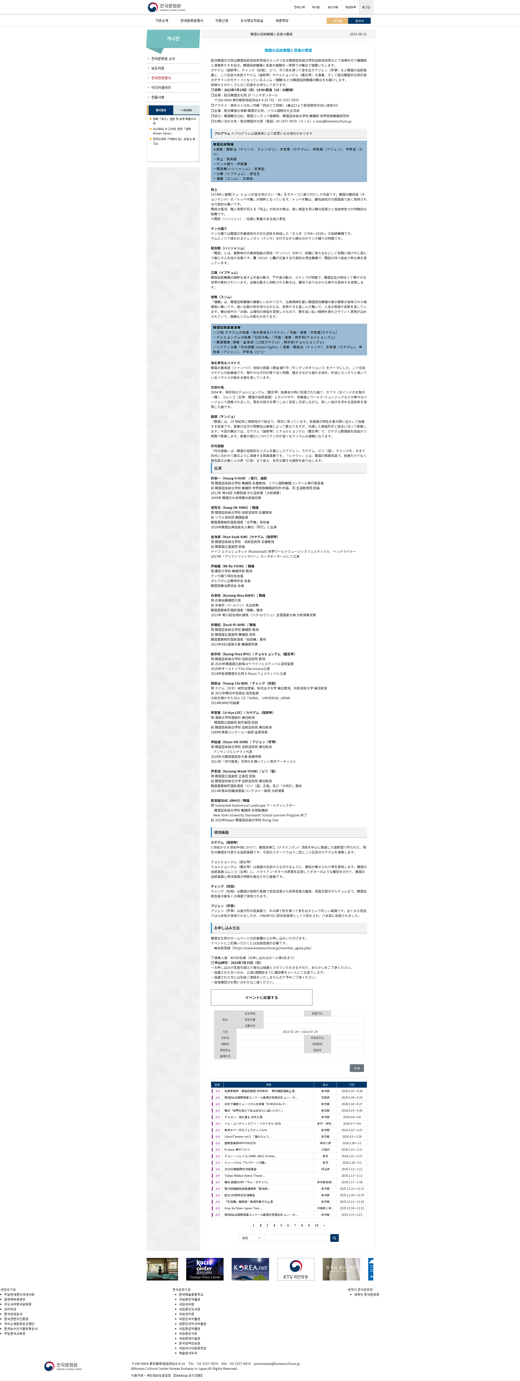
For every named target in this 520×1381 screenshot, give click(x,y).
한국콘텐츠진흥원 (16, 1318)
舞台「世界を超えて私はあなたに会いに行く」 (254, 1110)
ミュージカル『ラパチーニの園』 (245, 1162)
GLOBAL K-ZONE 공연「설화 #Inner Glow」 (172, 131)
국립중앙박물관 (189, 1299)
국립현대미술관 (189, 1338)
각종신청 (221, 20)
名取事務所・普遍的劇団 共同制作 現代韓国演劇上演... (260, 1091)
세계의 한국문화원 (366, 1294)
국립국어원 (186, 1304)
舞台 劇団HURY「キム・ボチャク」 (247, 1182)
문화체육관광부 (14, 1299)
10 (316, 1225)
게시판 (316, 7)
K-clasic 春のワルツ (237, 1149)
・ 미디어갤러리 (159, 87)
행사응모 (161, 110)
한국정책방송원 (189, 1343)
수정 (357, 1068)
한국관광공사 (13, 1313)
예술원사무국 (188, 1352)
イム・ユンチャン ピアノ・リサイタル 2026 (252, 1123)
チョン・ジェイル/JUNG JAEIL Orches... (250, 1156)
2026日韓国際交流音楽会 (240, 1169)
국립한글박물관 (189, 1328)
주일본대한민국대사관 (19, 1294)
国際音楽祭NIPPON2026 (240, 1143)
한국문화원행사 (191, 20)
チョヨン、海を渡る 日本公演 (243, 1117)
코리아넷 (10, 1309)
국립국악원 (186, 1313)
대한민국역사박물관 (192, 1323)
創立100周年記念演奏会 (239, 1195)
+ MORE (186, 110)
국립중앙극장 (188, 1333)
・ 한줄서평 (155, 97)
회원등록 (350, 7)
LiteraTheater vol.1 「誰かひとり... (247, 1136)
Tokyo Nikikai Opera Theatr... (244, 1175)
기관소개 (161, 20)
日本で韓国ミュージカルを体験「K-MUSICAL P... (255, 1104)
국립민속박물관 (189, 1318)
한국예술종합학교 (191, 1294)
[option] (169, 1269)
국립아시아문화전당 (192, 1348)
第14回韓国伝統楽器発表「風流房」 (247, 1189)
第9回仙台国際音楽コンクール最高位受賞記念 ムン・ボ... (261, 1097)
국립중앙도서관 (189, 1309)
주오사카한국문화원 (17, 1304)
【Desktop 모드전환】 (188, 1375)
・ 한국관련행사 (159, 77)
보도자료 (333, 7)
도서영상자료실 (251, 20)
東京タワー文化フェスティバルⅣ (245, 1130)
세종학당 (281, 20)
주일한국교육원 (14, 1333)
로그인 (366, 7)
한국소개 (299, 7)
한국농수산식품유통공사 (21, 1328)
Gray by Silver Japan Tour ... (243, 1208)
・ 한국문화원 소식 (161, 58)
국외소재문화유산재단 (19, 1323)
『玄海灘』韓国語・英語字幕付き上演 (248, 1202)
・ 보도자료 (155, 68)
